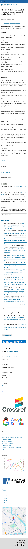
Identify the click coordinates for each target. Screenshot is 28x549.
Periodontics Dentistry (6, 445)
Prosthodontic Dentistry (6, 439)
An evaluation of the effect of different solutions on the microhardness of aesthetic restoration (15, 264)
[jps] (14, 535)
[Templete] (14, 343)
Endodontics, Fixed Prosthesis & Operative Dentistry (12, 437)
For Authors (4, 500)
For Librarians (4, 502)
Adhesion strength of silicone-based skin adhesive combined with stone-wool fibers (15, 326)
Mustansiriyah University (12, 351)
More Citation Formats (6, 214)
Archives (7, 4)
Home (2, 4)
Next (24, 304)
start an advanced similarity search (14, 307)
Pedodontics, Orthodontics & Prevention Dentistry (12, 447)
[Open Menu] (1, 1)
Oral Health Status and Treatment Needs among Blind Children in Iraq (15, 232)
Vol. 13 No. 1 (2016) (14, 4)
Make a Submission (7, 335)
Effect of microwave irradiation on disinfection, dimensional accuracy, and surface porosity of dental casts (14, 291)
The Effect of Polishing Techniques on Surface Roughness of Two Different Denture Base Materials (15, 298)
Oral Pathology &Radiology (7, 441)
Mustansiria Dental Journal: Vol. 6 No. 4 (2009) (16, 233)
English (3, 385)
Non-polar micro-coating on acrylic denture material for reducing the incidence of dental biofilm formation (15, 257)
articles (3, 449)
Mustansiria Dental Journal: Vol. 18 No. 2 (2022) (14, 301)
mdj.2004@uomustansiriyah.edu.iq (12, 356)
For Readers (4, 498)
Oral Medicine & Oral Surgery (7, 443)
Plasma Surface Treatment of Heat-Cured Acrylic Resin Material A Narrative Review (14, 249)
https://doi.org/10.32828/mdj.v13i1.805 (12, 23)
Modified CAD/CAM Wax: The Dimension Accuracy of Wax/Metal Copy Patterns (15, 225)
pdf (4, 160)
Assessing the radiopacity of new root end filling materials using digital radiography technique (15, 271)
